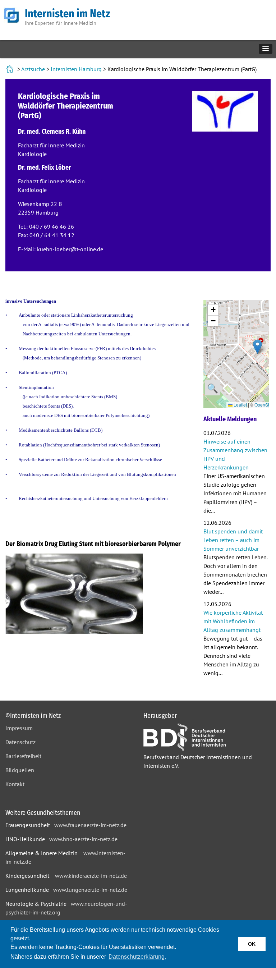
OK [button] (252, 944)
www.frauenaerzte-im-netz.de (90, 825)
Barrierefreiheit (23, 756)
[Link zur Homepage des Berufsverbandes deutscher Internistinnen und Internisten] (184, 749)
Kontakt (14, 784)
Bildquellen (19, 770)
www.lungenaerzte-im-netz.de (90, 889)
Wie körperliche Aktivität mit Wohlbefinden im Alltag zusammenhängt (233, 621)
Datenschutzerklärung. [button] (137, 957)
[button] (265, 49)
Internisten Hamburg (76, 69)
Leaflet (240, 405)
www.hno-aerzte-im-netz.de (83, 839)
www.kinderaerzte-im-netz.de (91, 875)
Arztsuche (33, 69)
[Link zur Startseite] (10, 69)
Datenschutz (20, 742)
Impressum (19, 727)
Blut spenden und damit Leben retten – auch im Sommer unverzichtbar (233, 540)
